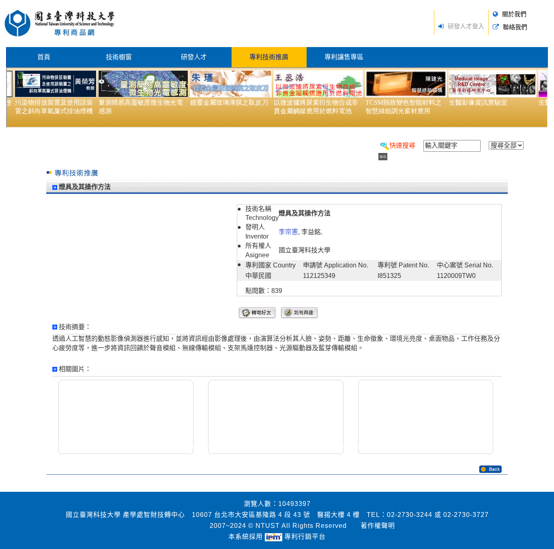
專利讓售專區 (343, 57)
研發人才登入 (466, 26)
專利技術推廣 (268, 57)
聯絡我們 (515, 27)
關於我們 (514, 14)
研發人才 (194, 57)
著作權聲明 (378, 525)
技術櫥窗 (119, 57)
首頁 (43, 57)
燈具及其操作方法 (85, 186)
